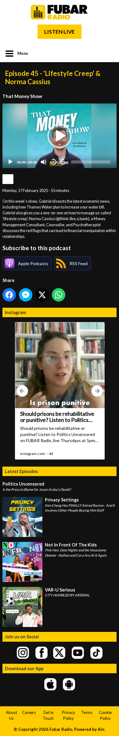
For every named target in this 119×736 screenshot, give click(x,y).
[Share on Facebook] (9, 295)
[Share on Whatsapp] (58, 295)
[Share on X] (42, 295)
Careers (29, 712)
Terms (86, 712)
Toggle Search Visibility (107, 53)
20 (53, 161)
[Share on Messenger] (25, 295)
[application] (59, 135)
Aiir (101, 729)
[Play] (10, 162)
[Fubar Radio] (59, 12)
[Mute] (44, 162)
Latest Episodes (21, 471)
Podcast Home (7, 179)
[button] (59, 136)
